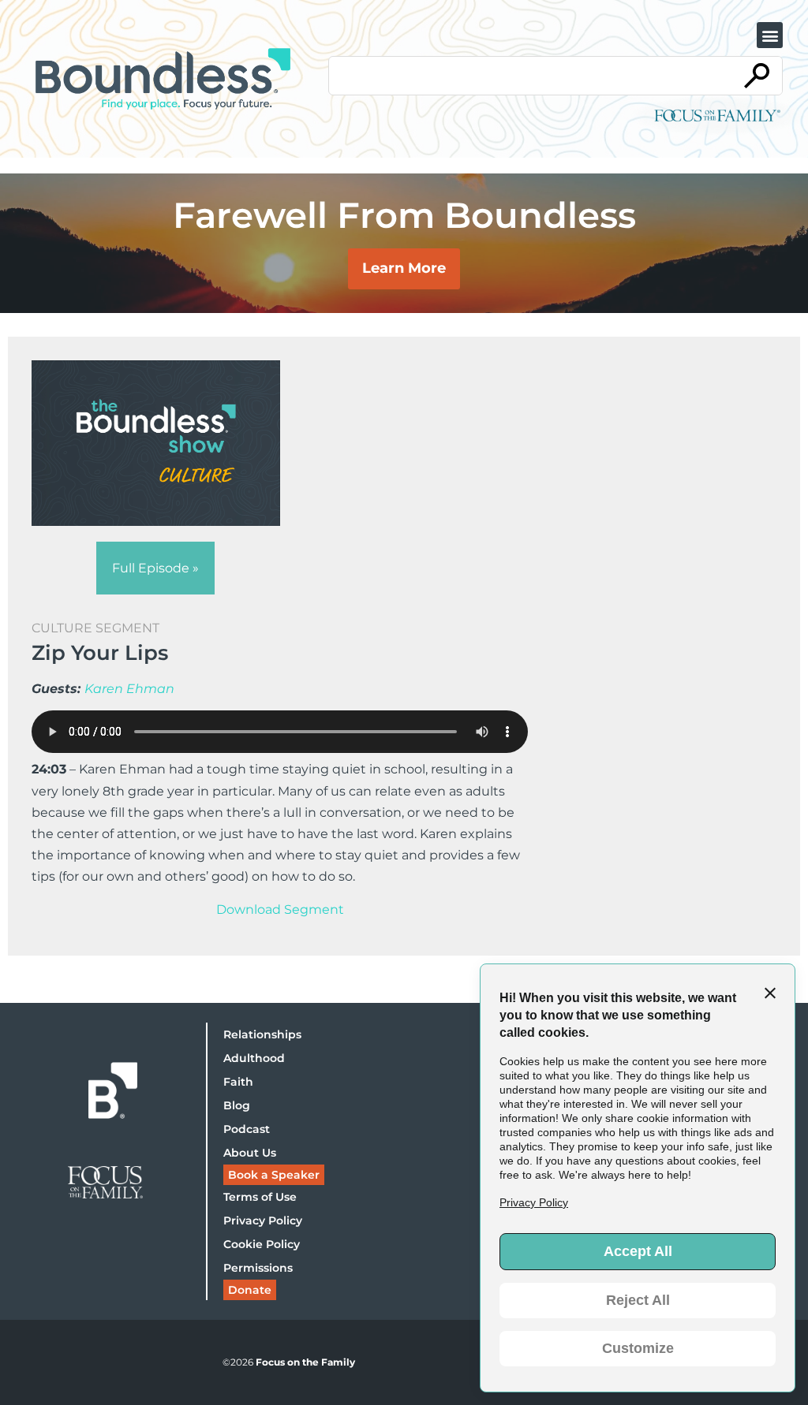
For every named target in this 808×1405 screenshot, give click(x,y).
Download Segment (280, 909)
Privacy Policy (262, 1220)
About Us (249, 1153)
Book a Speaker (274, 1175)
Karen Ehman (129, 688)
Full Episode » (155, 568)
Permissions (258, 1268)
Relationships (262, 1034)
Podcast (246, 1129)
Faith (238, 1082)
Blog (236, 1105)
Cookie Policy (261, 1244)
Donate (249, 1290)
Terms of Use (260, 1197)
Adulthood (254, 1058)
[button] (770, 35)
